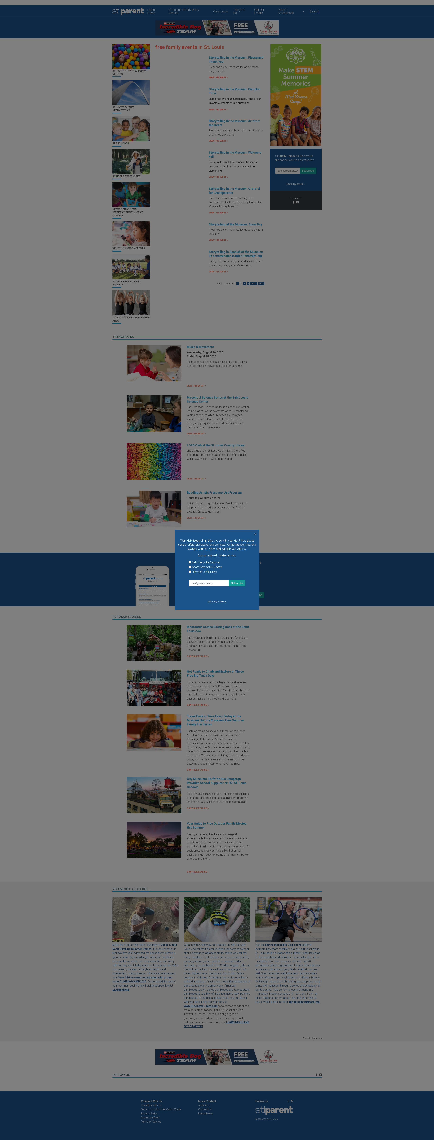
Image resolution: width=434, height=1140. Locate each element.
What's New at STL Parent (207, 567)
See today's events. (217, 601)
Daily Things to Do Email (206, 562)
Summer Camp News (204, 571)
